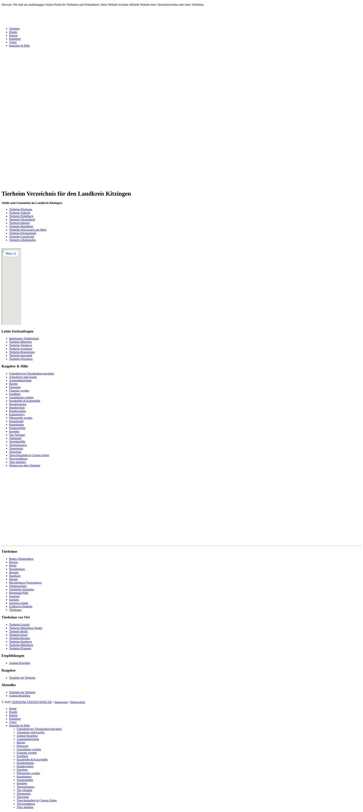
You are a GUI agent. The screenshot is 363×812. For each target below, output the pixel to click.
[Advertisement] (115, 106)
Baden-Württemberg (21, 558)
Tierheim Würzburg (21, 358)
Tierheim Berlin (18, 631)
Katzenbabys (17, 414)
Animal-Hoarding (19, 663)
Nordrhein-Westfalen (21, 589)
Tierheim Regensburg (22, 352)
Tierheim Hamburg (20, 641)
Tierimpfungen (18, 445)
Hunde (13, 32)
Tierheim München (20, 341)
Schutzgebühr (17, 428)
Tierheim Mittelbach (21, 645)
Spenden (14, 431)
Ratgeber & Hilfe (19, 45)
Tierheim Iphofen (19, 223)
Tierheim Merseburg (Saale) (25, 628)
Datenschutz (77, 702)
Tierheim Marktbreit (21, 226)
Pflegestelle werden (20, 417)
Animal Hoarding (27, 735)
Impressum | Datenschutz (24, 338)
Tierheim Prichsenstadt (22, 233)
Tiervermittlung (18, 458)
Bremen (14, 572)
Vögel (12, 42)
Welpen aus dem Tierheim (24, 465)
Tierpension (16, 448)
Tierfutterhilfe (17, 441)
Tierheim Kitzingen (20, 209)
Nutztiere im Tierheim (22, 677)
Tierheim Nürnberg (20, 345)
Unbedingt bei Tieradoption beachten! (31, 373)
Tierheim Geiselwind (21, 236)
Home (12, 708)
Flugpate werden (19, 390)
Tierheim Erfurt (18, 634)
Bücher (13, 383)
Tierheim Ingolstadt (20, 355)
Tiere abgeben (17, 462)
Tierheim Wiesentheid (22, 219)
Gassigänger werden (21, 397)
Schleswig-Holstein (20, 606)
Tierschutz (15, 451)
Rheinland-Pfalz (18, 592)
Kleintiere (15, 38)
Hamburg (14, 575)
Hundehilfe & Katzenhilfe (24, 400)
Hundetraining (17, 404)
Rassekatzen (16, 424)
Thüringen (15, 609)
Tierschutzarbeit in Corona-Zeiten (29, 455)
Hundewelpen (17, 411)
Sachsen (14, 599)
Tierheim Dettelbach (21, 216)
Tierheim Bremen (19, 638)
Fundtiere (14, 394)
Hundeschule (17, 407)
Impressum (61, 702)
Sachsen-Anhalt (18, 603)
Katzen (13, 35)
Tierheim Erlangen (20, 648)
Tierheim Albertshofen (22, 240)
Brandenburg (17, 569)
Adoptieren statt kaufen (23, 377)
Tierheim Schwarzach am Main (27, 229)
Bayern (13, 562)
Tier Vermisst (17, 434)
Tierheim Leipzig (19, 624)
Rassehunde (16, 421)
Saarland (14, 596)
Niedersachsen (17, 586)
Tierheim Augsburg (20, 348)
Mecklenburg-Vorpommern (25, 582)
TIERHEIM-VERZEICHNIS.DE (31, 702)
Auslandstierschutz (20, 380)
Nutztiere (22, 769)
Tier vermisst (24, 790)
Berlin (12, 565)
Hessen (13, 579)
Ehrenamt (15, 387)
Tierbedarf (15, 438)
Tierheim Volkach (19, 212)
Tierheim (14, 28)
